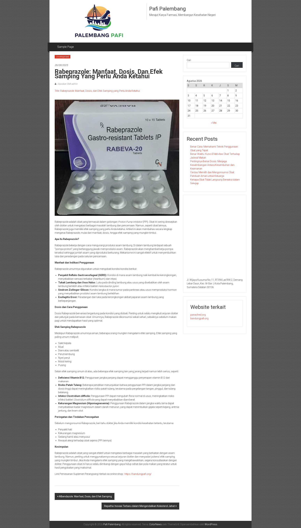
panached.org (198, 314)
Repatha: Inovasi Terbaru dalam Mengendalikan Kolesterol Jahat (139, 506)
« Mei (213, 122)
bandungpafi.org (199, 318)
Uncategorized (62, 56)
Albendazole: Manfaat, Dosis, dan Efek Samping (85, 496)
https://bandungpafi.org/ (138, 474)
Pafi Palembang (167, 9)
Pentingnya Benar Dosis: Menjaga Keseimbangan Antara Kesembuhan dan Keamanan (212, 165)
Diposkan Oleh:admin (67, 84)
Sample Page (65, 46)
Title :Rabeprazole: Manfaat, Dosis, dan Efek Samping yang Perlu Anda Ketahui (97, 90)
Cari (189, 60)
